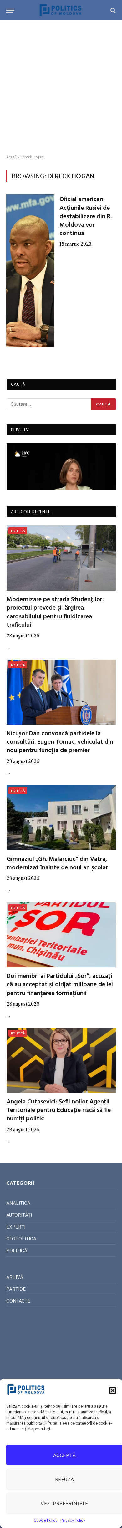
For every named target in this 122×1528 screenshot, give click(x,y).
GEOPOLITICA (21, 1238)
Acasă (11, 156)
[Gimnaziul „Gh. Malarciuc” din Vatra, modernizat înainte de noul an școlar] (61, 817)
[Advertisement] (61, 87)
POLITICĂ (18, 531)
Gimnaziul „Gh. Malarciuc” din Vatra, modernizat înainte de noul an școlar (57, 863)
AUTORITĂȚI (19, 1215)
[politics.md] (61, 10)
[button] (112, 1390)
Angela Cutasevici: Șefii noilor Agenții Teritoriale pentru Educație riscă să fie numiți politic (59, 1110)
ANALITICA (18, 1203)
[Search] (112, 10)
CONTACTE (18, 1301)
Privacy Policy (72, 1520)
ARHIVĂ (14, 1277)
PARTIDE (16, 1289)
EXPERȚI (15, 1226)
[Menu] (10, 10)
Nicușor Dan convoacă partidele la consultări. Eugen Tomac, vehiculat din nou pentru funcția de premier (60, 742)
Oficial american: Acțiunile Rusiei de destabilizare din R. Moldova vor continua (85, 216)
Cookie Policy (45, 1520)
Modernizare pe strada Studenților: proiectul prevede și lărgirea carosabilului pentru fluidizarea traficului (55, 612)
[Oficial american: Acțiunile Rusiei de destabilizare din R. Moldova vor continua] (30, 270)
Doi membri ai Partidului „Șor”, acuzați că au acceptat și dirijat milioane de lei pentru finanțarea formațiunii (60, 984)
